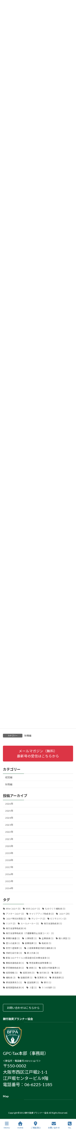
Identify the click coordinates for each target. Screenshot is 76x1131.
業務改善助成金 (15, 963)
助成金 (46, 943)
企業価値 (47, 938)
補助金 (10, 978)
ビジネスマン (58, 918)
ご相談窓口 (36, 1128)
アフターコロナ (15, 914)
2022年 (9, 832)
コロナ (64, 914)
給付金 (44, 973)
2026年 (9, 803)
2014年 (9, 888)
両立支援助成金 (53, 923)
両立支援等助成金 (16, 928)
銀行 (47, 982)
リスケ (10, 923)
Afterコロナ (13, 909)
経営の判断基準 (51, 968)
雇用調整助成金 (15, 987)
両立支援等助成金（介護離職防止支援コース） (30, 933)
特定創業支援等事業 (40, 963)
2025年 (9, 811)
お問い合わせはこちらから (23, 1008)
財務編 (27, 735)
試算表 (42, 978)
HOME (20, 1128)
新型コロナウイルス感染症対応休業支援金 (28, 958)
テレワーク (38, 918)
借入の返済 (13, 943)
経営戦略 (12, 973)
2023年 (9, 825)
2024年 (9, 818)
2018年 (9, 860)
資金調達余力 (14, 982)
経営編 (8, 777)
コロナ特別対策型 (16, 918)
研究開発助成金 (15, 968)
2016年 (9, 874)
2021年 (9, 839)
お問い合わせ (54, 1128)
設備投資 (26, 978)
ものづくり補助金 (55, 909)
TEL (69, 1128)
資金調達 (58, 978)
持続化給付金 (14, 953)
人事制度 (31, 938)
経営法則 (28, 973)
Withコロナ (33, 909)
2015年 (9, 881)
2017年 (9, 867)
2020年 (9, 846)
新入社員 (33, 953)
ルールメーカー (30, 923)
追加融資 (33, 982)
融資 (58, 973)
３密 (33, 987)
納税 (33, 968)
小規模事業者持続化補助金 (41, 948)
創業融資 (31, 943)
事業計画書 (13, 938)
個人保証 (64, 938)
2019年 (9, 853)
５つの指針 (49, 987)
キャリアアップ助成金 (41, 914)
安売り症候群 (14, 948)
